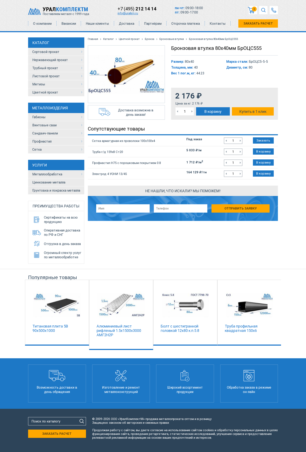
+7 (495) (137, 8)
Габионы (39, 117)
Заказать (263, 140)
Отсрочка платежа (185, 24)
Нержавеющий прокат (50, 60)
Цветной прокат (45, 92)
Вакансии (68, 24)
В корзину (212, 111)
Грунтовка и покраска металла (56, 190)
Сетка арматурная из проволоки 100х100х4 (123, 141)
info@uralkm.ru (128, 13)
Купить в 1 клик (252, 111)
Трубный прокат (45, 68)
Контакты (218, 24)
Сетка (37, 149)
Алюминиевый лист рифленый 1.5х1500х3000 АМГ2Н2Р (119, 330)
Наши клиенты (97, 24)
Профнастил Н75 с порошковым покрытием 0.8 (126, 163)
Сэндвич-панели (45, 133)
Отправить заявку (240, 208)
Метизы (38, 84)
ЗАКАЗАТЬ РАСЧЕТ (258, 23)
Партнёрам (153, 24)
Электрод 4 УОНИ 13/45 (109, 174)
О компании (42, 24)
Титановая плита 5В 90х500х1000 (50, 328)
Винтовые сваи (44, 125)
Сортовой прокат (45, 52)
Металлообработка (47, 174)
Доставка (126, 24)
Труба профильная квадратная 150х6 (241, 328)
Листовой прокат (46, 76)
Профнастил (42, 141)
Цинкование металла (48, 182)
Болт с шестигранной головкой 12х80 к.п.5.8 (180, 328)
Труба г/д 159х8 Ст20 (107, 152)
